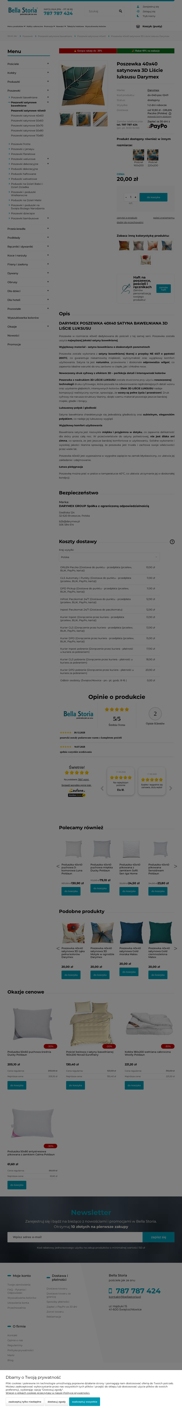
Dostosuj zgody (57, 1401)
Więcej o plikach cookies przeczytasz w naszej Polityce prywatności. (48, 1393)
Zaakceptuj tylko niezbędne (25, 1401)
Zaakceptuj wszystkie (84, 1401)
